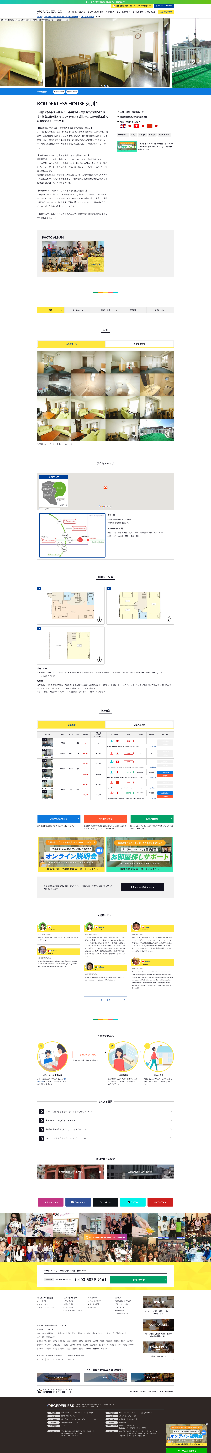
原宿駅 (61, 1349)
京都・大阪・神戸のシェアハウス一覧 (49, 1356)
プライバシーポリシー (122, 1304)
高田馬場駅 (110, 1345)
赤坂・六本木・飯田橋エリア (46, 1333)
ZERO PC (64, 1416)
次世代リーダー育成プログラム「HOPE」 (133, 1428)
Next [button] (208, 53)
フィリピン (132, 1433)
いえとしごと (73, 1422)
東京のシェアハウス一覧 (45, 1329)
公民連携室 (123, 1422)
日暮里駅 (40, 1349)
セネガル (122, 1436)
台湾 (143, 1436)
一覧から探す (68, 1307)
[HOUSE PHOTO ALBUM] (49, 249)
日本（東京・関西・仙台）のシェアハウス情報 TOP (61, 17)
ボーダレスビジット (81, 1419)
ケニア (129, 1436)
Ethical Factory (80, 1433)
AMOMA (64, 1431)
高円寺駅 (48, 1345)
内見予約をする (105, 818)
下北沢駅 (65, 1345)
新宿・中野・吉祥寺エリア (116, 1333)
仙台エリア (71, 1359)
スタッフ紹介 (43, 1304)
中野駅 (131, 1345)
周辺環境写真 (139, 344)
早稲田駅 (104, 1349)
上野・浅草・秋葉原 (87, 17)
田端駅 (118, 1345)
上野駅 (81, 1341)
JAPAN (105, 1377)
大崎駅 (95, 1341)
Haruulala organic (67, 1433)
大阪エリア (50, 1359)
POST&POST (65, 1413)
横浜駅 (81, 1349)
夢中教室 (122, 1419)
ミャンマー (135, 1431)
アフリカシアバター (86, 1431)
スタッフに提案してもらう (73, 1310)
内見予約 (165, 776)
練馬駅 (55, 1349)
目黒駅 (74, 1349)
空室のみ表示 (139, 725)
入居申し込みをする (59, 818)
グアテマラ (144, 1431)
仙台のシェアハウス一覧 (76, 1356)
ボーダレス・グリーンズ (127, 1416)
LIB (76, 1431)
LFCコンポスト (77, 1413)
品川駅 (72, 1345)
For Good (134, 1413)
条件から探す (68, 1301)
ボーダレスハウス (67, 1419)
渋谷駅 (79, 1345)
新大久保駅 (93, 1345)
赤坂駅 (39, 1341)
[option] (105, 2)
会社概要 (118, 1298)
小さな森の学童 (132, 1419)
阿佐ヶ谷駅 (47, 1341)
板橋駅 (74, 1341)
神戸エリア (59, 1359)
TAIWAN (152, 1377)
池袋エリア (62, 1333)
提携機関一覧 (119, 1310)
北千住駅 (130, 1341)
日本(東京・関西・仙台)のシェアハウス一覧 (51, 1325)
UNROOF (64, 1422)
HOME (39, 17)
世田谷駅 (102, 1345)
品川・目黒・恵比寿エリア (96, 1333)
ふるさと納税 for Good (146, 1413)
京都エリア (40, 1359)
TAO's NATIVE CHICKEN (69, 1436)
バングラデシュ (124, 1431)
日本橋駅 (48, 1349)
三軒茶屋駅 (56, 1345)
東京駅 (125, 1345)
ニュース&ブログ (123, 12)
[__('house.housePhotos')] (54, 362)
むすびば (93, 1419)
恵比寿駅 (88, 1341)
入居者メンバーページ (122, 1314)
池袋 (68, 1341)
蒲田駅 (123, 1341)
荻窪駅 (116, 1341)
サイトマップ (119, 1307)
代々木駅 (88, 1349)
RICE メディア (124, 1413)
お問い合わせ (150, 12)
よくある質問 (138, 12)
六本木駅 (96, 1349)
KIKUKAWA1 (45, 934)
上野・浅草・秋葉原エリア (46, 1337)
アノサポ (72, 1416)
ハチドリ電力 (88, 1413)
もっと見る (105, 1000)
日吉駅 (68, 1349)
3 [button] (108, 86)
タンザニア (123, 1433)
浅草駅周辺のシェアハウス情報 (71, 1172)
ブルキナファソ (143, 1433)
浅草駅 (55, 1341)
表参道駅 (109, 1341)
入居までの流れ (166, 12)
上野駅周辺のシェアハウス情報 (140, 1172)
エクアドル (153, 1431)
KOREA (58, 1377)
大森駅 (102, 1341)
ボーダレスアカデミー (126, 1425)
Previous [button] (3, 53)
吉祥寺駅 (40, 1345)
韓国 (139, 1436)
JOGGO (71, 1431)
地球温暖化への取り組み (123, 1301)
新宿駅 (85, 1345)
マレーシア (153, 1433)
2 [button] (105, 86)
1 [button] (102, 86)
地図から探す (68, 1304)
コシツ (63, 1425)
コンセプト (42, 1301)
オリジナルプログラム (46, 1307)
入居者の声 (110, 12)
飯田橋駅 (62, 1341)
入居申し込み (165, 772)
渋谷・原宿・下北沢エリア (76, 1333)
